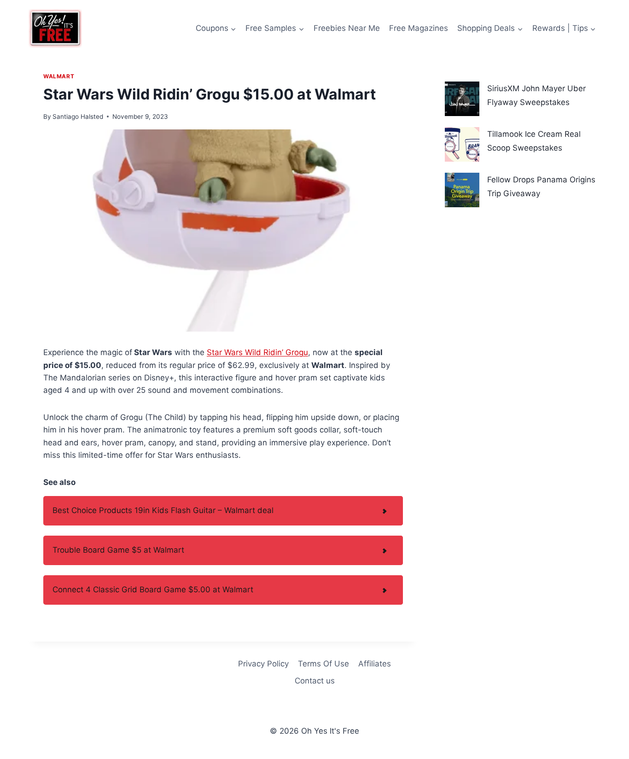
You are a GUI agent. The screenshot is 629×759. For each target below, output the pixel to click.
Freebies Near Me (347, 28)
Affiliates (374, 663)
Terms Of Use (323, 663)
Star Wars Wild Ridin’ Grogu (257, 352)
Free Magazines (418, 28)
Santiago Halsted (77, 116)
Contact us (315, 680)
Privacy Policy (263, 663)
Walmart (58, 76)
